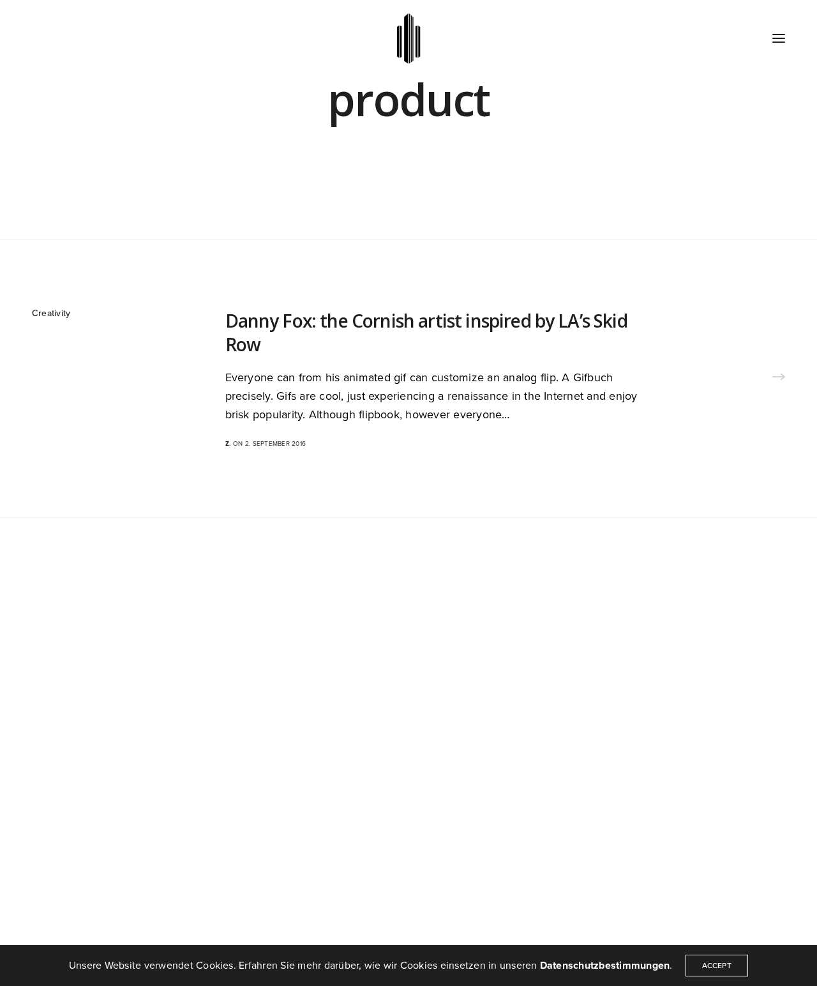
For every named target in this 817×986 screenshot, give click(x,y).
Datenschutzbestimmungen (605, 965)
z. (228, 444)
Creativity (51, 313)
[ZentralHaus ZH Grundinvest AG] (409, 38)
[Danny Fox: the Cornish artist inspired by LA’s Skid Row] (778, 379)
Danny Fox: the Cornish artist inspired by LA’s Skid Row (426, 332)
